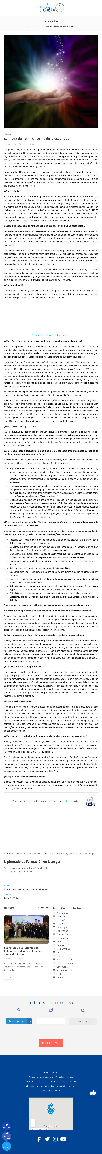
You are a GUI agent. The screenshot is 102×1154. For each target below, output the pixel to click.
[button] (93, 1092)
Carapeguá (62, 927)
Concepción (62, 930)
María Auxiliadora (65, 959)
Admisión (55, 1072)
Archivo (32, 1077)
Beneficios (6, 1128)
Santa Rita (61, 973)
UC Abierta (39, 1081)
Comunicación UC (10, 959)
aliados (68, 801)
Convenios (64, 1081)
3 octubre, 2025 (21, 959)
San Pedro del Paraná (67, 970)
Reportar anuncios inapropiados (46, 335)
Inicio (27, 26)
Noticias (46, 1072)
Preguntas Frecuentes (64, 1077)
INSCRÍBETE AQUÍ (51, 1043)
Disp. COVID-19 (54, 1090)
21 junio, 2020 (11, 144)
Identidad (36, 26)
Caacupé (61, 920)
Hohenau (61, 952)
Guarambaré (63, 945)
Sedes (44, 1090)
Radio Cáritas (6, 1137)
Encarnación (63, 938)
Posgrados (49, 1086)
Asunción (61, 916)
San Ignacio (62, 966)
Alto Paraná (62, 912)
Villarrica (61, 977)
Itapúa (60, 956)
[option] (26, 943)
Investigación (61, 1086)
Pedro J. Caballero (65, 963)
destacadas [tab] (43, 908)
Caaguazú (61, 923)
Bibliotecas (28, 1081)
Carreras (39, 1086)
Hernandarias (63, 948)
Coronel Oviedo (64, 934)
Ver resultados (83, 1021)
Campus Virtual (52, 1081)
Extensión (72, 1086)
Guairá (60, 941)
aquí (10, 871)
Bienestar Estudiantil (45, 1077)
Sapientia (74, 1081)
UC (5, 144)
